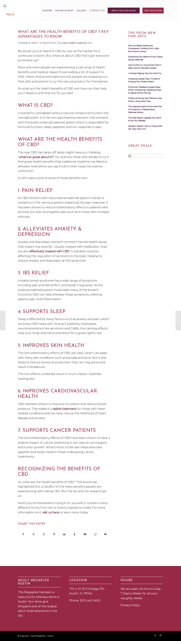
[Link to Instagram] (160, 635)
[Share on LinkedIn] (64, 534)
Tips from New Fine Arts (142, 35)
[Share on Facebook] (23, 534)
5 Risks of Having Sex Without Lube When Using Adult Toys (145, 99)
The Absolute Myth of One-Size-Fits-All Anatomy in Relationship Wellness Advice (145, 109)
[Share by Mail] (105, 534)
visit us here (50, 512)
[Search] (171, 10)
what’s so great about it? (36, 157)
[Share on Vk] (85, 534)
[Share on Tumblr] (75, 534)
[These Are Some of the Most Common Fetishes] (2, 320)
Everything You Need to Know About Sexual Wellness (145, 58)
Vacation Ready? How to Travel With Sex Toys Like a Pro (145, 127)
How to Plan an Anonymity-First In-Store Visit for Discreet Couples (145, 66)
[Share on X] (33, 534)
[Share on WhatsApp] (44, 534)
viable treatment (65, 408)
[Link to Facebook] (155, 635)
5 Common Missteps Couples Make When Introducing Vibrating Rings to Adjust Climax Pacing (144, 90)
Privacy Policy (130, 605)
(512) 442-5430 (90, 600)
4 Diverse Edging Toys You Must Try (144, 73)
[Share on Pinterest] (54, 534)
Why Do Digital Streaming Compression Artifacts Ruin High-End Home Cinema (144, 48)
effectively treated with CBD (49, 251)
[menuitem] (47, 10)
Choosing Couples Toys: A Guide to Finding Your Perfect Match (144, 80)
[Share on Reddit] (95, 534)
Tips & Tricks (49, 42)
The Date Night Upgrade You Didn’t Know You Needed (144, 119)
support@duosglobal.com (77, 42)
